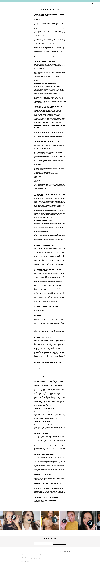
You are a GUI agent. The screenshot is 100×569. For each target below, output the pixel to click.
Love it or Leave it (23, 554)
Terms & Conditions (39, 554)
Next (97, 521)
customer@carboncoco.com (39, 501)
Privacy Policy (38, 552)
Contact (22, 552)
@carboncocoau (50, 509)
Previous (2, 521)
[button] (97, 4)
